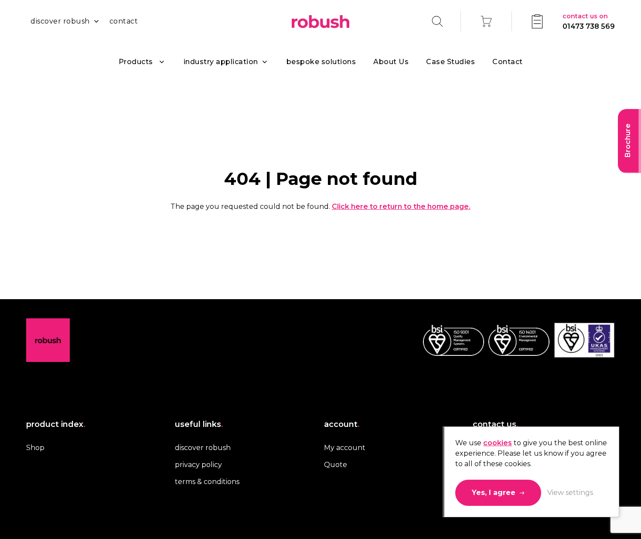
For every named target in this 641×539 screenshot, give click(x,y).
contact (123, 21)
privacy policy (198, 465)
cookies (497, 443)
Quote (335, 465)
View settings (570, 492)
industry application (221, 62)
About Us (391, 62)
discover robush (60, 21)
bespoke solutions (321, 62)
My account (344, 447)
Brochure (628, 140)
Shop (35, 447)
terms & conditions (207, 482)
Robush (320, 21)
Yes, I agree (493, 492)
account (342, 424)
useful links (199, 424)
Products (136, 62)
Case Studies (450, 62)
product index (55, 424)
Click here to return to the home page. (401, 206)
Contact (507, 62)
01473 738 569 (589, 21)
